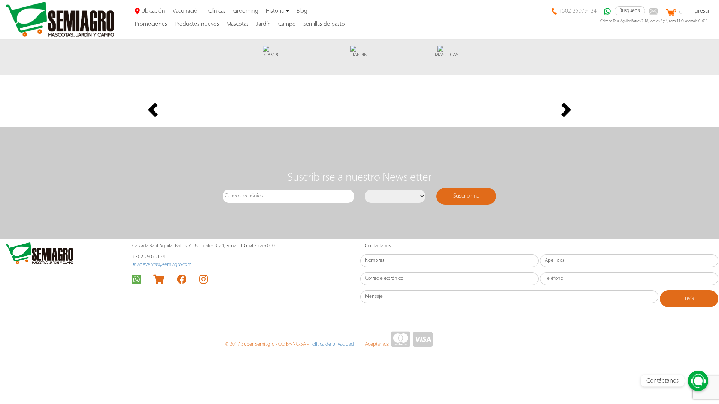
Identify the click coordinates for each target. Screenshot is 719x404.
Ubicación (152, 11)
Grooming (245, 11)
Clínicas (217, 11)
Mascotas (238, 24)
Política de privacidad (332, 344)
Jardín (263, 24)
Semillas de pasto (324, 24)
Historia (275, 11)
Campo (287, 24)
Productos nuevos (197, 24)
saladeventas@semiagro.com (161, 264)
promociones (151, 24)
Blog (302, 11)
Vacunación (187, 11)
